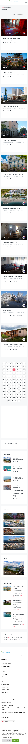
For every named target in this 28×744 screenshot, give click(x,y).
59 (14, 388)
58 (10, 388)
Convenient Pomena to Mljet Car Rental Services (18, 468)
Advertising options (7, 705)
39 (17, 379)
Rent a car (5, 692)
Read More (19, 609)
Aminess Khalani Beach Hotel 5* (12, 208)
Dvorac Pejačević (17, 600)
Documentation (6, 702)
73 (14, 394)
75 (20, 394)
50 (7, 385)
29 (7, 376)
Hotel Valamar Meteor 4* (10, 106)
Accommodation (6, 663)
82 (20, 397)
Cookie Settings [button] (7, 740)
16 (10, 370)
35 (4, 379)
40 (20, 379)
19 (20, 370)
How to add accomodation (9, 700)
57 (7, 388)
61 (20, 388)
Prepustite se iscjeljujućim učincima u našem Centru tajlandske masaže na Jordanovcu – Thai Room (18, 490)
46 (17, 382)
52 (14, 385)
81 (17, 397)
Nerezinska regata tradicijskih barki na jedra (18, 614)
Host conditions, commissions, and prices (13, 712)
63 (4, 391)
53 (17, 385)
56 (4, 388)
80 (14, 397)
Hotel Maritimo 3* (8, 72)
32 (17, 376)
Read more (4, 659)
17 (13, 370)
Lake (3, 671)
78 (7, 397)
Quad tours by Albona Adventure (18, 477)
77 (4, 397)
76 (24, 394)
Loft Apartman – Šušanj (10, 242)
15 (7, 370)
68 (20, 391)
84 (9, 401)
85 (12, 401)
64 (7, 391)
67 (17, 391)
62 (24, 388)
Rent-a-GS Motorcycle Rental (18, 458)
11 (17, 366)
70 (4, 394)
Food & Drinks (5, 666)
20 (24, 370)
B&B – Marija (7, 310)
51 (10, 385)
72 (10, 394)
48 (24, 382)
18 (17, 370)
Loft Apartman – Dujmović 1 (11, 38)
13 (23, 366)
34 (24, 376)
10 (14, 366)
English (6, 721)
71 (7, 394)
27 (24, 373)
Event (3, 682)
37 (10, 379)
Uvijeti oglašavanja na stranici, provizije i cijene (13, 708)
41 (24, 379)
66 (14, 391)
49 (4, 385)
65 (10, 391)
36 (7, 379)
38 (14, 379)
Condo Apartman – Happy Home (12, 276)
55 (24, 385)
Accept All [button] (15, 740)
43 (7, 382)
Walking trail (5, 689)
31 (13, 376)
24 (14, 373)
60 (17, 388)
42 (4, 382)
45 (14, 382)
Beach (3, 669)
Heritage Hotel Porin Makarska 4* (13, 174)
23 (10, 373)
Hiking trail (5, 687)
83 (24, 397)
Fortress (4, 677)
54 (20, 385)
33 (20, 376)
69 (24, 391)
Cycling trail (5, 684)
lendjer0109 (15, 592)
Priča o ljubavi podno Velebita (18, 587)
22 (7, 373)
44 (10, 382)
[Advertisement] (14, 422)
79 (10, 397)
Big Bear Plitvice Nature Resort (12, 344)
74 (17, 394)
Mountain (4, 674)
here (9, 637)
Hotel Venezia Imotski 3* (10, 140)
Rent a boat (5, 695)
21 (3, 373)
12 (20, 366)
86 (15, 401)
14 (4, 370)
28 (4, 376)
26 (20, 373)
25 (17, 373)
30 (10, 376)
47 (20, 382)
